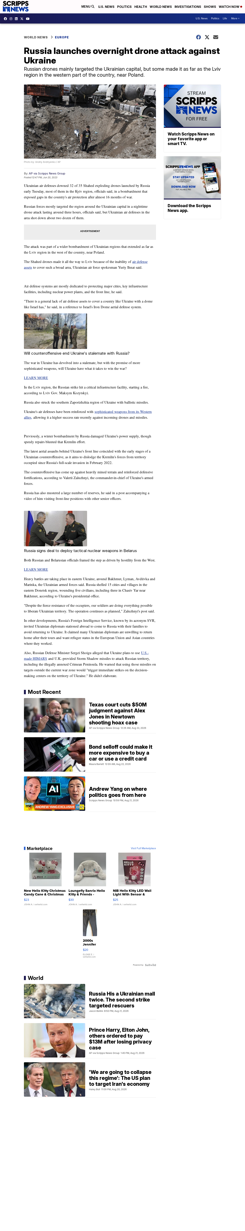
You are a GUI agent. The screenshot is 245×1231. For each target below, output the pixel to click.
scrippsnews (6, 18)
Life (225, 18)
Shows (210, 7)
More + (235, 18)
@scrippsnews (28, 18)
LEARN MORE (36, 377)
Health (140, 7)
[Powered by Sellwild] (150, 965)
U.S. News (106, 7)
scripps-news (17, 18)
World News (161, 7)
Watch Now (229, 7)
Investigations (188, 7)
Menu (86, 6)
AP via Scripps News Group (47, 173)
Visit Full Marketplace (143, 848)
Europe (62, 37)
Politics (124, 7)
